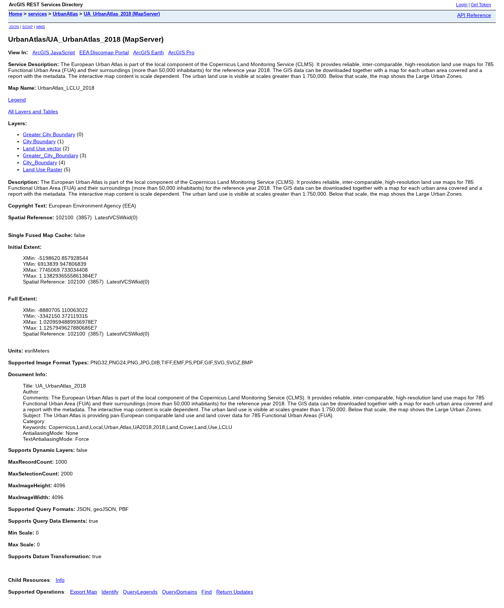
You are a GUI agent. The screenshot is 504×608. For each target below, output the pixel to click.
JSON (14, 27)
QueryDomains (179, 592)
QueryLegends (140, 592)
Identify (109, 592)
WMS (40, 27)
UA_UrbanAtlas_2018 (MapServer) (122, 14)
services (37, 14)
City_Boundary (40, 162)
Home (15, 14)
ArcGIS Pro (181, 52)
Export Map (83, 592)
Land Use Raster (42, 169)
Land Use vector (42, 148)
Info (60, 580)
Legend (17, 100)
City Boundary (39, 141)
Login (461, 5)
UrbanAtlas (65, 14)
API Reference (474, 15)
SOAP (27, 27)
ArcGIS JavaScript (53, 52)
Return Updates (234, 592)
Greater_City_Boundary (50, 155)
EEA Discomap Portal (104, 52)
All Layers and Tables (33, 111)
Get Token (481, 5)
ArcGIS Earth (148, 52)
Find (206, 592)
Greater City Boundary (49, 134)
